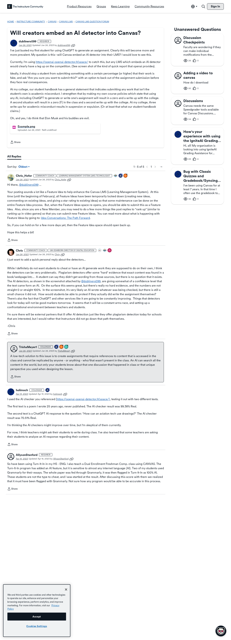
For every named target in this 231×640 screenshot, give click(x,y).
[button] (13, 43)
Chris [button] (19, 250)
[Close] (66, 589)
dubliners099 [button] (27, 41)
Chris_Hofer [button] (24, 175)
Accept (36, 616)
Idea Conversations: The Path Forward (65, 218)
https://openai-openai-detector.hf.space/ (62, 62)
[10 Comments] (66, 347)
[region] (37, 610)
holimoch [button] (22, 390)
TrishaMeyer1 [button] (28, 347)
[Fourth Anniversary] (56, 347)
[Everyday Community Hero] (110, 250)
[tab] (14, 156)
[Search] (203, 6)
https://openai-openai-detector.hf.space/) (83, 399)
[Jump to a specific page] (161, 167)
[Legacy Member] (121, 176)
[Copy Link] (73, 45)
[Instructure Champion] (116, 176)
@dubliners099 (28, 184)
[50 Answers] (61, 347)
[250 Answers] (125, 176)
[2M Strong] (100, 250)
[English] (25, 6)
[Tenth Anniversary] (47, 390)
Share (15, 142)
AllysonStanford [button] (27, 455)
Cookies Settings (36, 626)
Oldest (23, 167)
